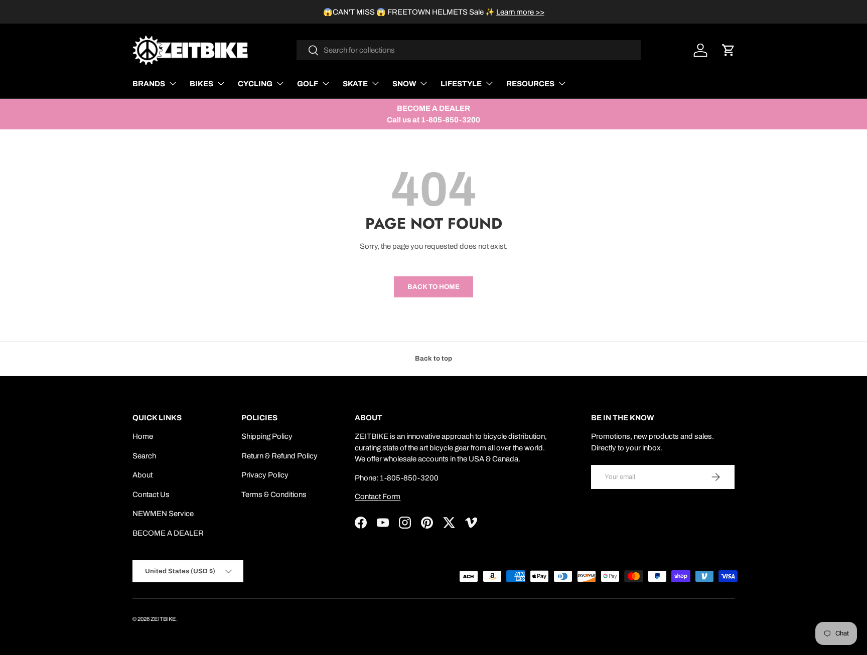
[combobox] (469, 50)
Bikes (201, 84)
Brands (148, 84)
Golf (307, 84)
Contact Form (377, 497)
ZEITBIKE (163, 619)
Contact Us (151, 494)
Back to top (433, 358)
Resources (530, 84)
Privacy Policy (264, 475)
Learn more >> (520, 12)
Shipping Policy (267, 436)
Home (142, 436)
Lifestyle (461, 84)
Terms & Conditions (274, 494)
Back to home (433, 286)
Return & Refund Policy (279, 456)
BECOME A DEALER (168, 533)
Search (144, 456)
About (142, 475)
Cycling (255, 84)
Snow (404, 84)
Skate (355, 84)
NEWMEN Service (163, 514)
